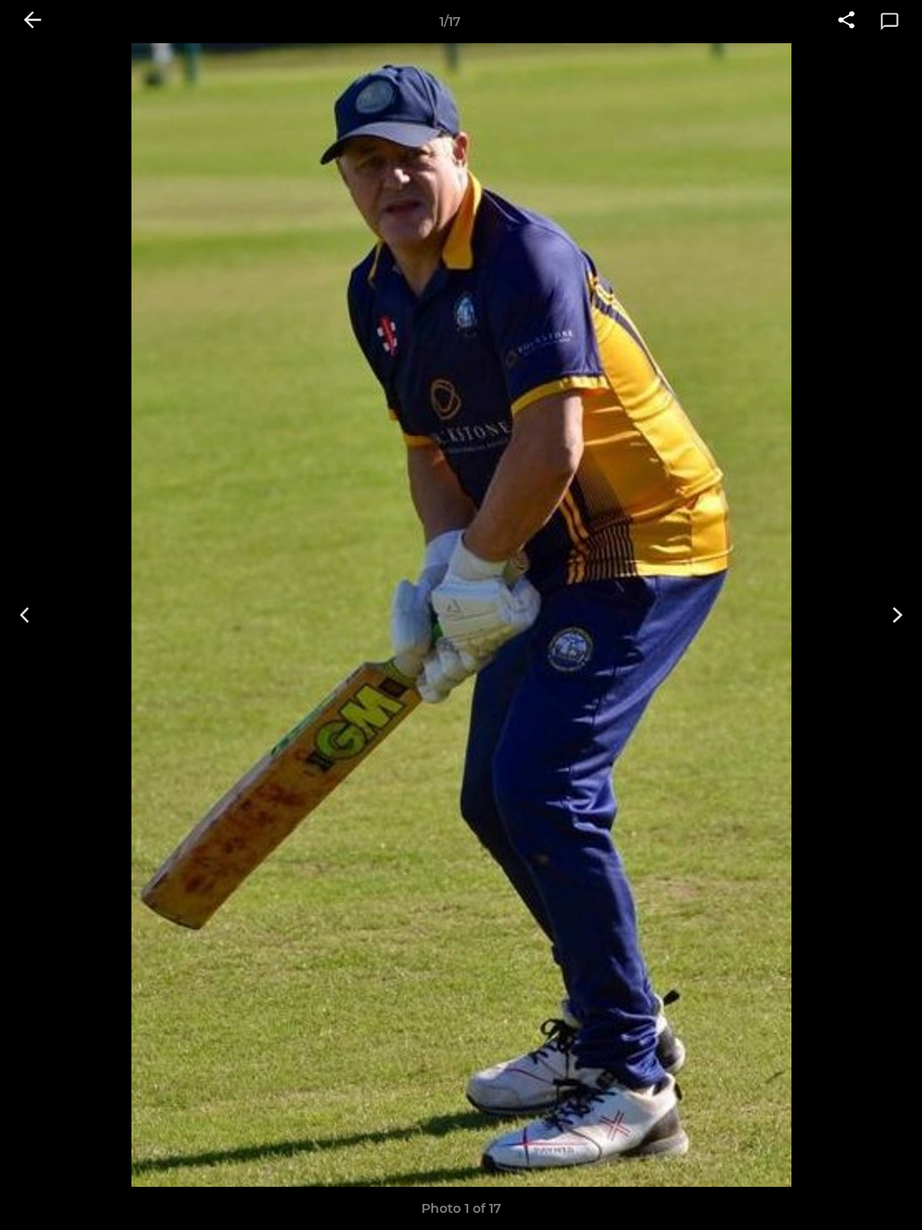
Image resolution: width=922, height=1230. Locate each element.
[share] (846, 21)
